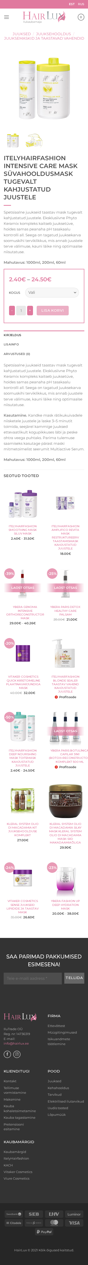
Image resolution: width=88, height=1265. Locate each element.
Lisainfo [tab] (11, 344)
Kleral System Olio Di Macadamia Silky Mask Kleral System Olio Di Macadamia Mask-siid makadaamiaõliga (65, 833)
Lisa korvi (52, 310)
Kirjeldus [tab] (12, 335)
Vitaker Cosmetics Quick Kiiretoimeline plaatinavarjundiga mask (23, 682)
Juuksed (22, 34)
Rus (81, 4)
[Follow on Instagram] (17, 1054)
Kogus (14, 292)
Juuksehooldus (53, 34)
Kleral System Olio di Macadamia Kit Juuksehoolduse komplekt (23, 829)
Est (72, 4)
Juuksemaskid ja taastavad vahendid (44, 38)
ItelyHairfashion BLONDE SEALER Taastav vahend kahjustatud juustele (65, 684)
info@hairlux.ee (16, 1043)
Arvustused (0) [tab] (17, 354)
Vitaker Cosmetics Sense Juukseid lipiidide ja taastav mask (23, 906)
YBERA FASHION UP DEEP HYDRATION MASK (65, 904)
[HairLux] (44, 17)
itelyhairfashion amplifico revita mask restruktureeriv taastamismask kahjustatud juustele (65, 537)
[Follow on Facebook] (7, 1054)
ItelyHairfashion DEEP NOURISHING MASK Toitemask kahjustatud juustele (23, 758)
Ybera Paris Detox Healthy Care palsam (65, 610)
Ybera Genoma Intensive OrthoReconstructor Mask (25, 612)
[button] (6, 17)
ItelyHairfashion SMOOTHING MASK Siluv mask (23, 530)
